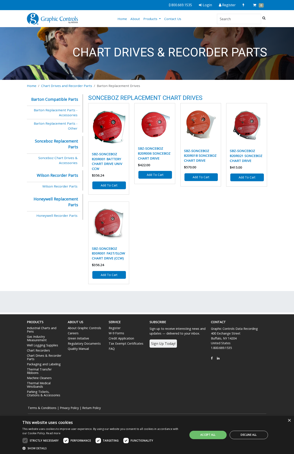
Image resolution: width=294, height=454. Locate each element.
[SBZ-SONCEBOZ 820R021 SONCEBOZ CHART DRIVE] (246, 125)
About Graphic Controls (84, 328)
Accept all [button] (208, 435)
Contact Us (172, 19)
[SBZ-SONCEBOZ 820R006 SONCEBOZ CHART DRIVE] (155, 124)
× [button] (289, 420)
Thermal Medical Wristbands (39, 385)
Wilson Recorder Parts (59, 186)
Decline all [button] (249, 435)
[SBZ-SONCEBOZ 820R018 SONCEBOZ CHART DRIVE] (201, 125)
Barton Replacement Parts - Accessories (55, 112)
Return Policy (91, 408)
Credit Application (121, 338)
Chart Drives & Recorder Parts (44, 357)
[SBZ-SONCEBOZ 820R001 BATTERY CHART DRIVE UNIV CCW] (108, 126)
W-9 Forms (116, 333)
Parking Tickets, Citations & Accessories (43, 393)
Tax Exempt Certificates (126, 343)
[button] (102, 448)
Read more (53, 433)
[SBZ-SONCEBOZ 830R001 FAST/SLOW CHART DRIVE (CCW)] (108, 223)
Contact (218, 322)
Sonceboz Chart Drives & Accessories (57, 160)
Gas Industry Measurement (37, 338)
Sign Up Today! (163, 343)
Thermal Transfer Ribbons (39, 371)
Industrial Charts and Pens (41, 329)
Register (115, 328)
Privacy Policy (69, 408)
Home (123, 18)
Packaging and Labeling (44, 364)
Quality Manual (78, 349)
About (135, 19)
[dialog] (147, 435)
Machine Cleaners (39, 378)
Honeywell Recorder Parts (56, 215)
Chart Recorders (38, 350)
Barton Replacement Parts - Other (55, 125)
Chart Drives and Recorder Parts (66, 86)
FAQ (112, 349)
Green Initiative (78, 338)
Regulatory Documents (84, 343)
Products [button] (150, 19)
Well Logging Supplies (42, 345)
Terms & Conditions (42, 408)
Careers (73, 333)
